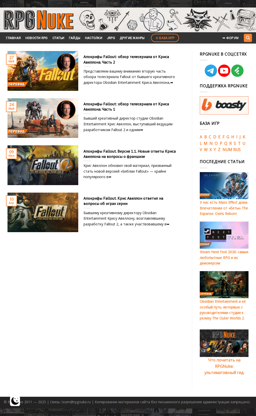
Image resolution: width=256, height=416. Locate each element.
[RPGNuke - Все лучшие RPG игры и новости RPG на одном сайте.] (39, 20)
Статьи (58, 38)
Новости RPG (37, 38)
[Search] (248, 38)
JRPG (111, 38)
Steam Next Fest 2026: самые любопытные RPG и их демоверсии (224, 257)
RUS (237, 149)
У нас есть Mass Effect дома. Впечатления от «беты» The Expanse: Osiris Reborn (224, 208)
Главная (13, 38)
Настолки (93, 38)
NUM (227, 149)
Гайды (74, 38)
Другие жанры (132, 38)
